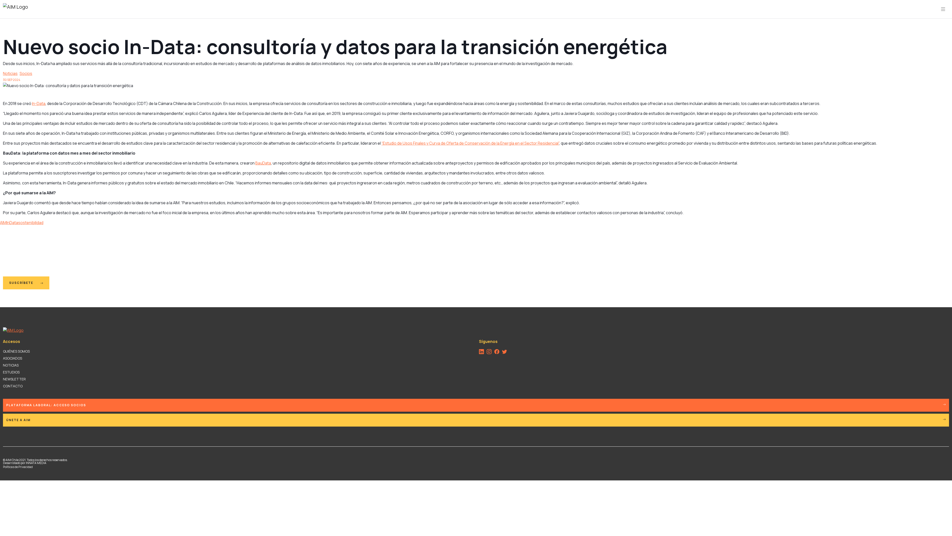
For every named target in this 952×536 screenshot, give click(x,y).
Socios (26, 73)
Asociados (12, 358)
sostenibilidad (30, 222)
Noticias (10, 73)
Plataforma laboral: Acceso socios (46, 405)
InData (12, 222)
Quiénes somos (16, 351)
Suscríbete (21, 283)
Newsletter (14, 379)
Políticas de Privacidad (18, 467)
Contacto (13, 386)
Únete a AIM (18, 420)
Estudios (11, 372)
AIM (3, 222)
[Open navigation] (943, 9)
